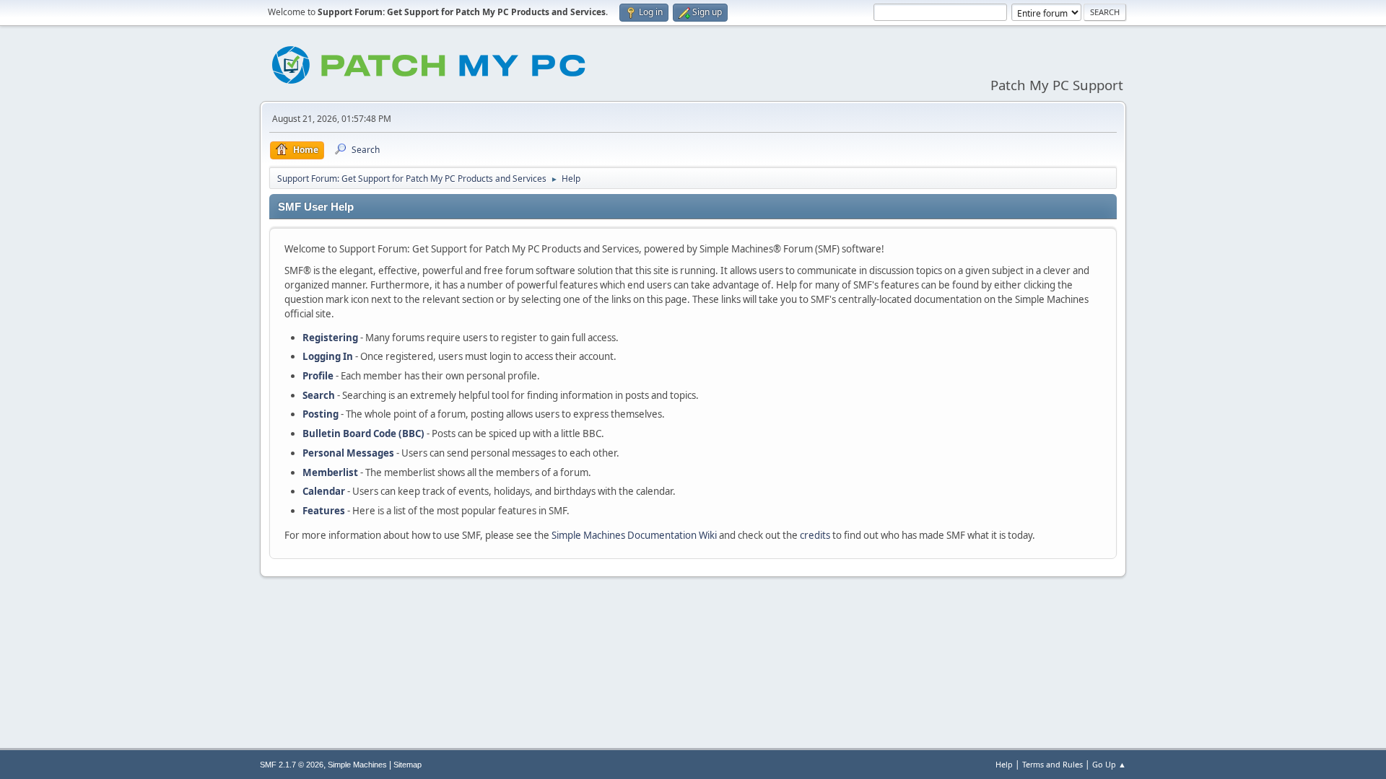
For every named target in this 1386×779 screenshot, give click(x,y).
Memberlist (330, 472)
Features (323, 510)
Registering (330, 337)
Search (318, 395)
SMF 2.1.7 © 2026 (291, 764)
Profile (318, 375)
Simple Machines (357, 764)
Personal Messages (348, 452)
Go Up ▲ (1109, 764)
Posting (320, 414)
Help (1004, 764)
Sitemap (407, 764)
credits (815, 535)
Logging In (327, 356)
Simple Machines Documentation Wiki (634, 535)
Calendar (323, 491)
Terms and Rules (1052, 764)
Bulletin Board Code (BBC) (363, 433)
